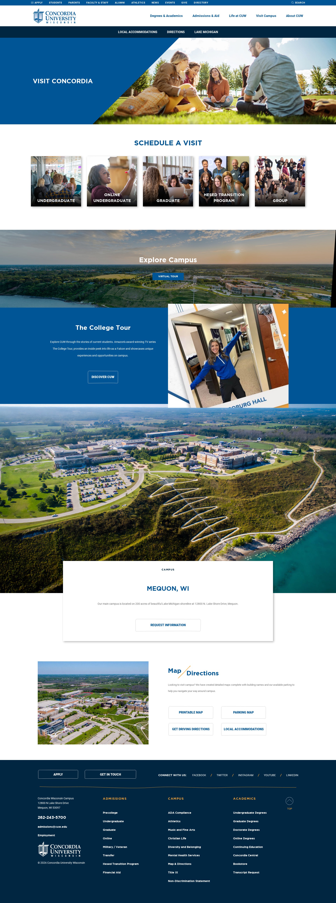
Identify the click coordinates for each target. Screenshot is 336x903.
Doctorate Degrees (246, 829)
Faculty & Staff (97, 2)
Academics (244, 798)
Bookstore (240, 863)
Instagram (245, 775)
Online (107, 838)
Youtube (270, 775)
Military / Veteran (115, 847)
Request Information (168, 625)
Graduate (109, 829)
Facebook (199, 775)
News (155, 2)
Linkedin (292, 775)
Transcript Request (246, 872)
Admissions (115, 798)
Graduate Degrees (245, 821)
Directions (176, 32)
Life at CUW (237, 16)
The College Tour (102, 327)
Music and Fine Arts (181, 829)
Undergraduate (113, 821)
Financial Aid (112, 872)
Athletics (138, 2)
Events (170, 2)
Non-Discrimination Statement (189, 881)
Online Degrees (244, 838)
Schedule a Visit (168, 143)
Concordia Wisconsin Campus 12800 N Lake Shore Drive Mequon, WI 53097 (56, 803)
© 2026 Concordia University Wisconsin (61, 862)
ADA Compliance (179, 812)
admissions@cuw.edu (52, 826)
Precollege (110, 812)
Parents (74, 2)
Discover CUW (103, 377)
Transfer (108, 855)
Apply (38, 2)
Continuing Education (248, 847)
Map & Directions (179, 863)
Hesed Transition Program (121, 863)
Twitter (222, 775)
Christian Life (177, 838)
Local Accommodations (137, 32)
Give (184, 2)
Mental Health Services (184, 855)
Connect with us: (172, 775)
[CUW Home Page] (54, 15)
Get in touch (110, 774)
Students (55, 2)
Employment (46, 835)
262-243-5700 (52, 817)
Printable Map (191, 712)
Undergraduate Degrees (250, 812)
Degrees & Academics (166, 16)
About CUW (294, 16)
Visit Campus (266, 16)
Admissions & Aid (205, 16)
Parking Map (243, 712)
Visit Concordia (63, 80)
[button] (168, 269)
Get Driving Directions (191, 729)
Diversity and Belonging (184, 847)
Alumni (120, 2)
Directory (201, 2)
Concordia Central (245, 855)
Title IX (173, 872)
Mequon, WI (168, 588)
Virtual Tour (168, 276)
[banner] (168, 81)
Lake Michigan (206, 32)
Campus (168, 569)
